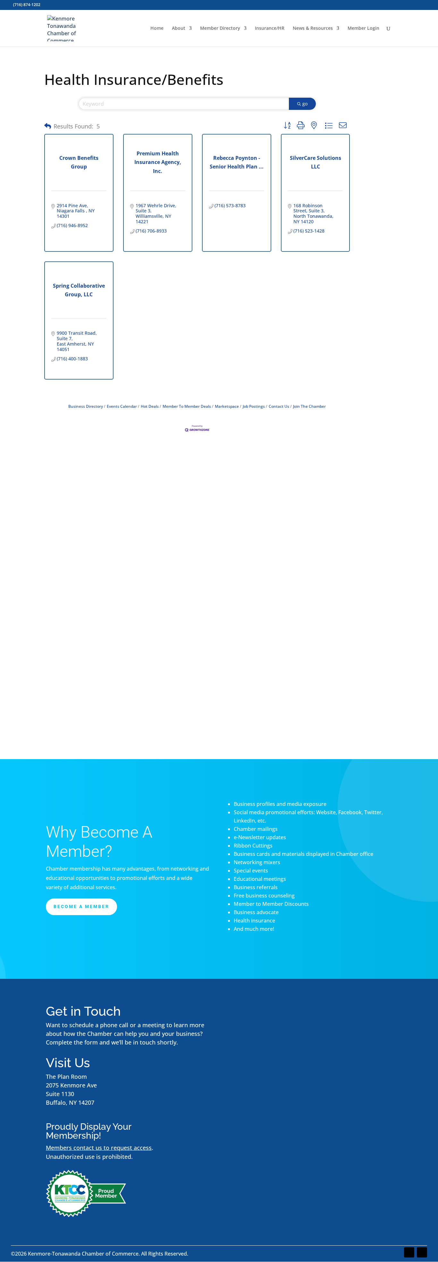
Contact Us (279, 406)
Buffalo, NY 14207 (70, 1102)
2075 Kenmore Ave (71, 1085)
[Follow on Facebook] (409, 1252)
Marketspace (227, 406)
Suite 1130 (60, 1094)
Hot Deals (150, 406)
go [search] (304, 104)
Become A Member (81, 906)
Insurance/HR (269, 28)
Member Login (363, 28)
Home (157, 28)
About (178, 28)
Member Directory (220, 28)
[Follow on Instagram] (422, 1252)
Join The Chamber (309, 406)
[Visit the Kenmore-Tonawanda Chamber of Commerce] (86, 1215)
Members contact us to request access (99, 1147)
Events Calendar (122, 406)
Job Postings (254, 406)
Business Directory (85, 406)
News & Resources (313, 28)
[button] (47, 126)
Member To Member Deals (187, 406)
